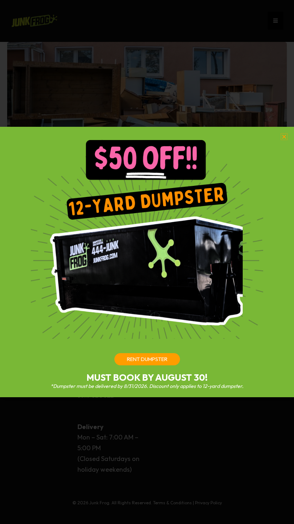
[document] (147, 262)
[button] (284, 136)
